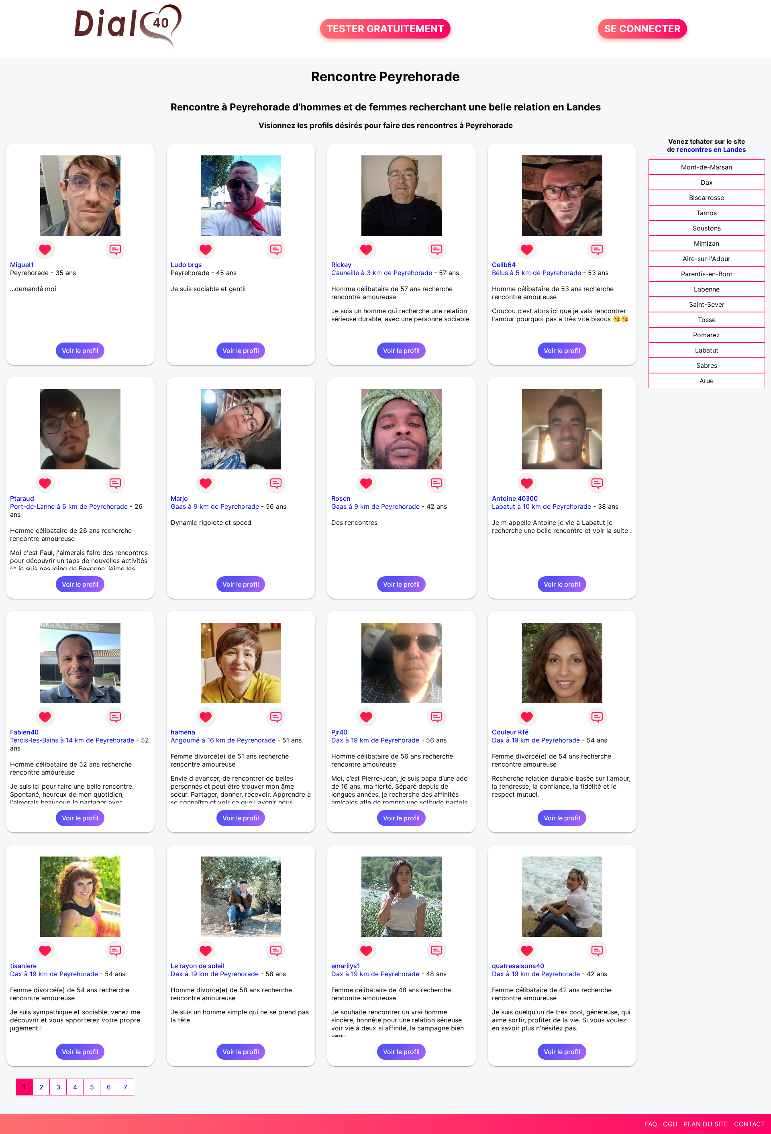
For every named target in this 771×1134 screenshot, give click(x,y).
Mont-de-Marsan (706, 167)
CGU (670, 1124)
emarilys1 (345, 966)
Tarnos (706, 213)
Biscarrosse (706, 198)
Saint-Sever (706, 304)
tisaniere (23, 966)
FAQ (651, 1124)
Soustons (707, 228)
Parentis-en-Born (706, 274)
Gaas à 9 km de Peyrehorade (215, 506)
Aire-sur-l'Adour (706, 259)
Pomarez (706, 335)
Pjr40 (339, 732)
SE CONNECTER (642, 29)
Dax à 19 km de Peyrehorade (375, 740)
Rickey (341, 265)
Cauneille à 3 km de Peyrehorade (381, 273)
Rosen (341, 498)
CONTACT (749, 1124)
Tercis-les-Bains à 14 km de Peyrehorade (72, 740)
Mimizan (706, 243)
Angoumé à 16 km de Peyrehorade (223, 740)
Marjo (179, 498)
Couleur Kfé (510, 732)
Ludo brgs (186, 265)
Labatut (706, 350)
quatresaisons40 (518, 966)
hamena (183, 732)
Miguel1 (22, 265)
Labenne (707, 289)
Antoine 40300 (515, 498)
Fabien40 (24, 732)
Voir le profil (80, 351)
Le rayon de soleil (197, 966)
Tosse (707, 320)
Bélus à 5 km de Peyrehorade (536, 273)
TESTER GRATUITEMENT (385, 29)
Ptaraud (22, 498)
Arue (707, 381)
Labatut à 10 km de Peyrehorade (541, 506)
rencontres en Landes (711, 149)
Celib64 (504, 265)
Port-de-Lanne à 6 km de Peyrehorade (69, 506)
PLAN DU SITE (705, 1124)
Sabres (706, 365)
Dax (707, 182)
